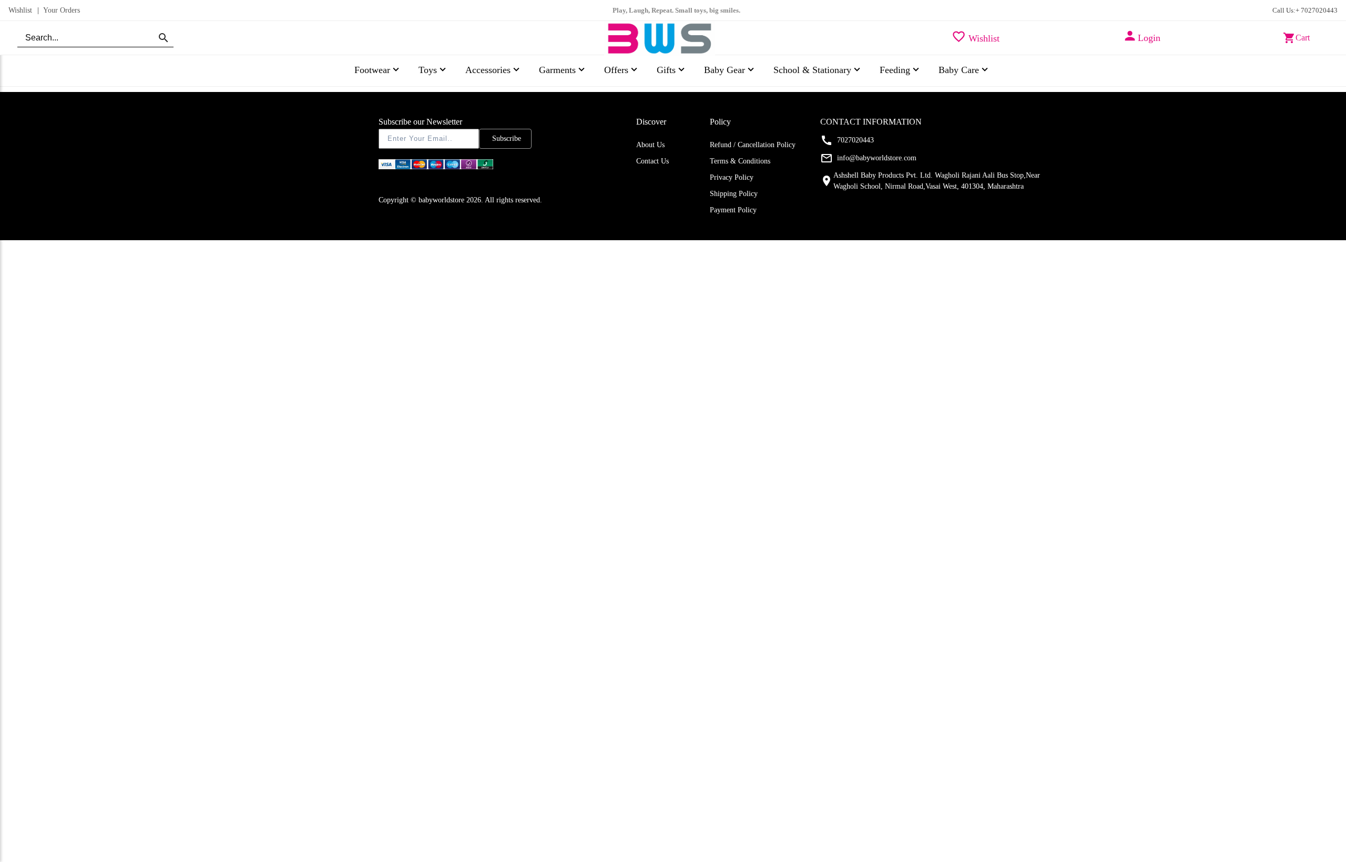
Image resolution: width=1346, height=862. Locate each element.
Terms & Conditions (740, 161)
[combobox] (95, 37)
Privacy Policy (731, 177)
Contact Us (652, 161)
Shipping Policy (734, 194)
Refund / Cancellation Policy (753, 145)
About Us (650, 145)
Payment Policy (733, 210)
